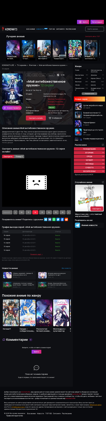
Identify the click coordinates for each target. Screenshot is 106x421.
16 (62, 212)
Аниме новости (88, 225)
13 (42, 212)
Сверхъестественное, (56, 104)
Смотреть (96, 209)
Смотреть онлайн (36, 118)
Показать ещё (36, 254)
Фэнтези (32, 65)
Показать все (89, 93)
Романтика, (59, 102)
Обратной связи (95, 405)
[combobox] (94, 29)
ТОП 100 (52, 29)
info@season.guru (18, 407)
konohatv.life (8, 65)
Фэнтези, (51, 99)
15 (56, 212)
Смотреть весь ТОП (92, 36)
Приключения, (60, 99)
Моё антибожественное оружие (52, 65)
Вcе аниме (30, 29)
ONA (28, 75)
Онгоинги (60, 29)
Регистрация (97, 22)
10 (21, 212)
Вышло (50, 75)
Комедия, (51, 102)
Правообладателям (14, 416)
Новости (41, 29)
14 (49, 212)
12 (35, 212)
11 (28, 212)
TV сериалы (21, 65)
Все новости (66, 268)
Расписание (71, 29)
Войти (36, 352)
